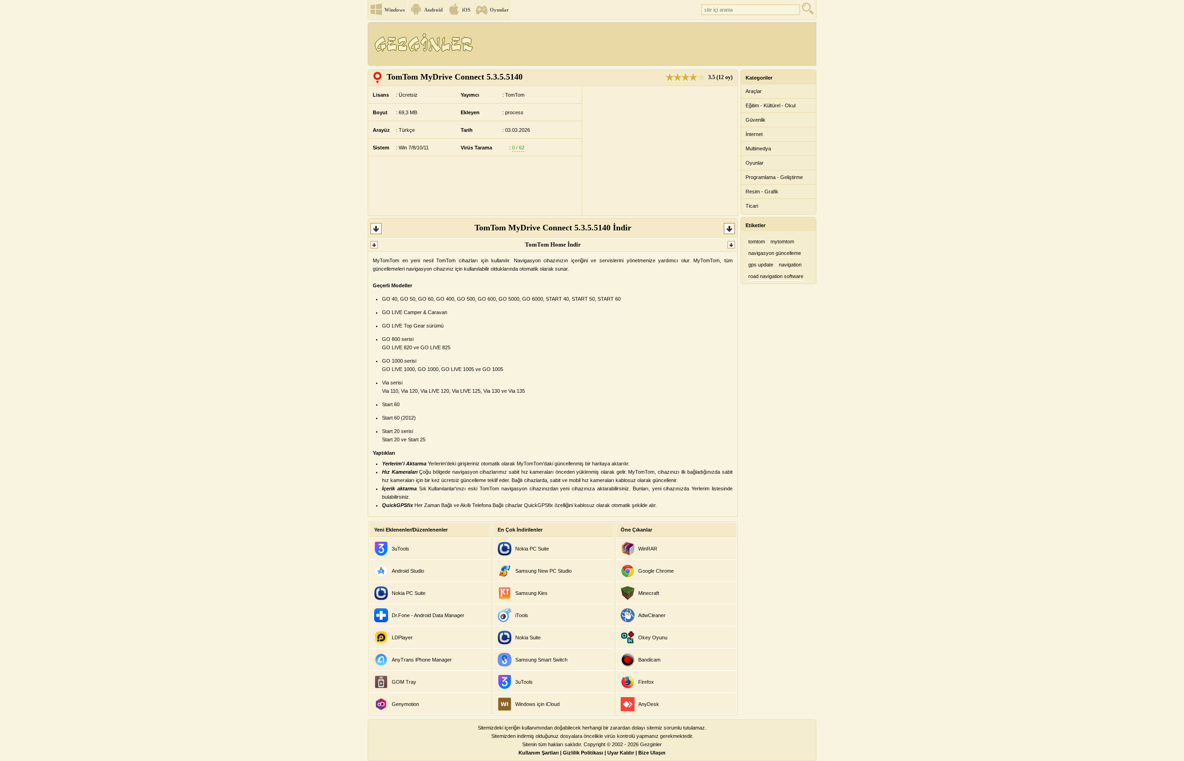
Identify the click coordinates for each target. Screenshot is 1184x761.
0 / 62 (518, 147)
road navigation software (775, 276)
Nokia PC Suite (409, 593)
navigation (790, 264)
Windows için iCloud (537, 704)
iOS (466, 9)
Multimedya (758, 148)
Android (433, 9)
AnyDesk (648, 704)
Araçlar (754, 91)
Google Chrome (656, 571)
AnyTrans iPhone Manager (422, 659)
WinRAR (647, 548)
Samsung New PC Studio (543, 571)
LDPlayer (402, 637)
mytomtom (782, 241)
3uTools (400, 548)
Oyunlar (499, 9)
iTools (521, 615)
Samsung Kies (531, 593)
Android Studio (408, 571)
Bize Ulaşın (652, 752)
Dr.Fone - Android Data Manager (428, 615)
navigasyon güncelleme (774, 253)
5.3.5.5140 (455, 76)
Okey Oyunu (652, 637)
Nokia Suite (528, 637)
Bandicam (649, 659)
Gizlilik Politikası (583, 752)
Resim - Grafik (762, 191)
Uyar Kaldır (620, 752)
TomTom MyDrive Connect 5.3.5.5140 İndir (553, 227)
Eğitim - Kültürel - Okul (771, 105)
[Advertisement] (647, 44)
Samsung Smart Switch (541, 659)
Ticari (752, 206)
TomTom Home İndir (553, 244)
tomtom (756, 241)
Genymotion (405, 704)
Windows (394, 9)
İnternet (754, 134)
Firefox (646, 682)
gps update (760, 264)
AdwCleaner (652, 615)
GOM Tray (404, 682)
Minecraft (648, 593)
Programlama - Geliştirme (774, 177)
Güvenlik (755, 120)
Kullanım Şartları (538, 752)
